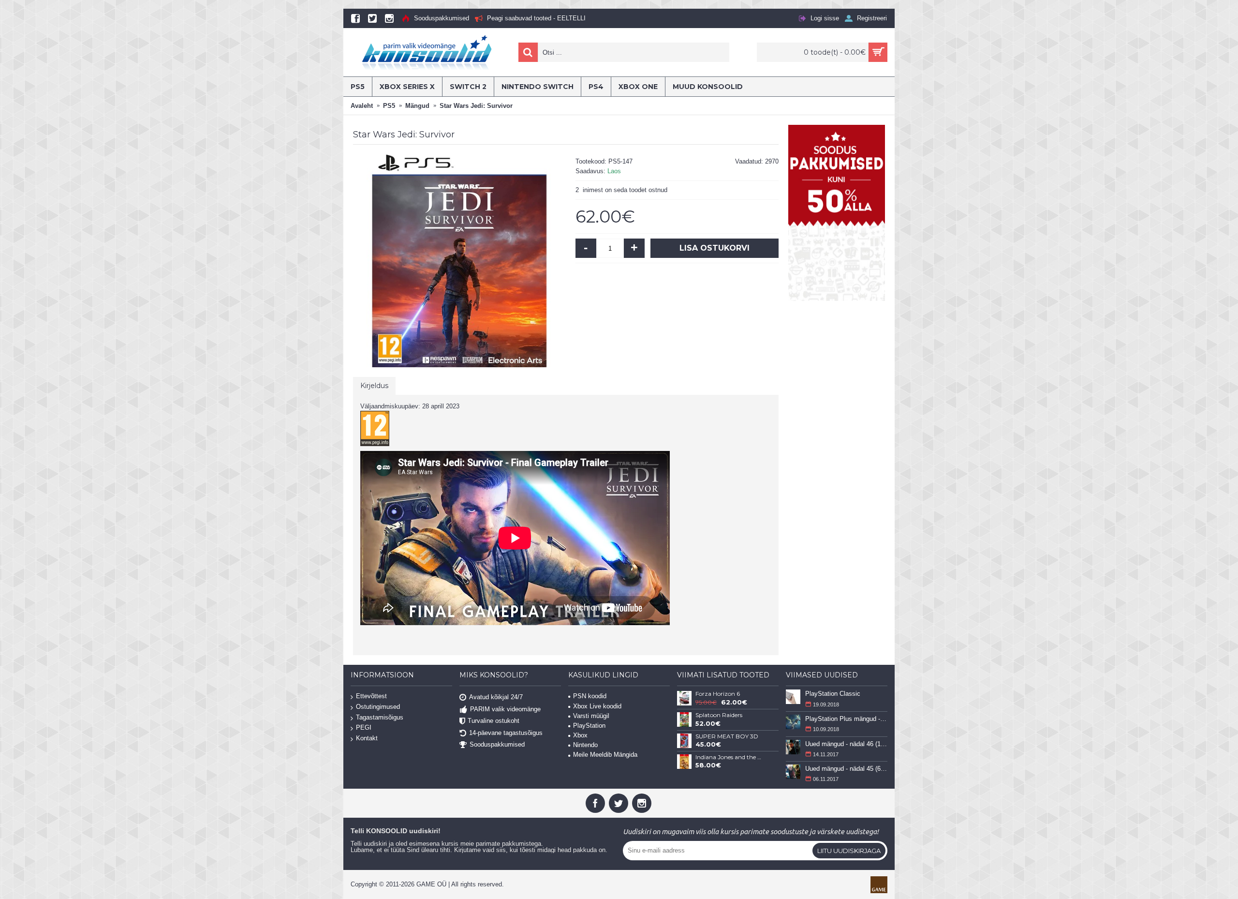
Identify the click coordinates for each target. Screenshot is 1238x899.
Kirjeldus (374, 385)
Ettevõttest (371, 696)
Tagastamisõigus (379, 717)
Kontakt (367, 738)
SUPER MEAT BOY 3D (726, 736)
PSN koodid (589, 696)
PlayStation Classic (832, 693)
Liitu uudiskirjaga (849, 850)
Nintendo (585, 745)
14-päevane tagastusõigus (506, 732)
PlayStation (589, 725)
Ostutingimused (378, 706)
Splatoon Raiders (718, 715)
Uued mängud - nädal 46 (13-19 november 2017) (846, 744)
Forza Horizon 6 (717, 693)
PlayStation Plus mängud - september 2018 (846, 718)
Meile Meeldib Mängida (605, 754)
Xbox (580, 735)
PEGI (363, 727)
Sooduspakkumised (497, 744)
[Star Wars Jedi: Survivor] (459, 260)
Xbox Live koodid (597, 706)
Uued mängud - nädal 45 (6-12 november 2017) (846, 768)
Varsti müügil (591, 715)
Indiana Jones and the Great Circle (729, 757)
